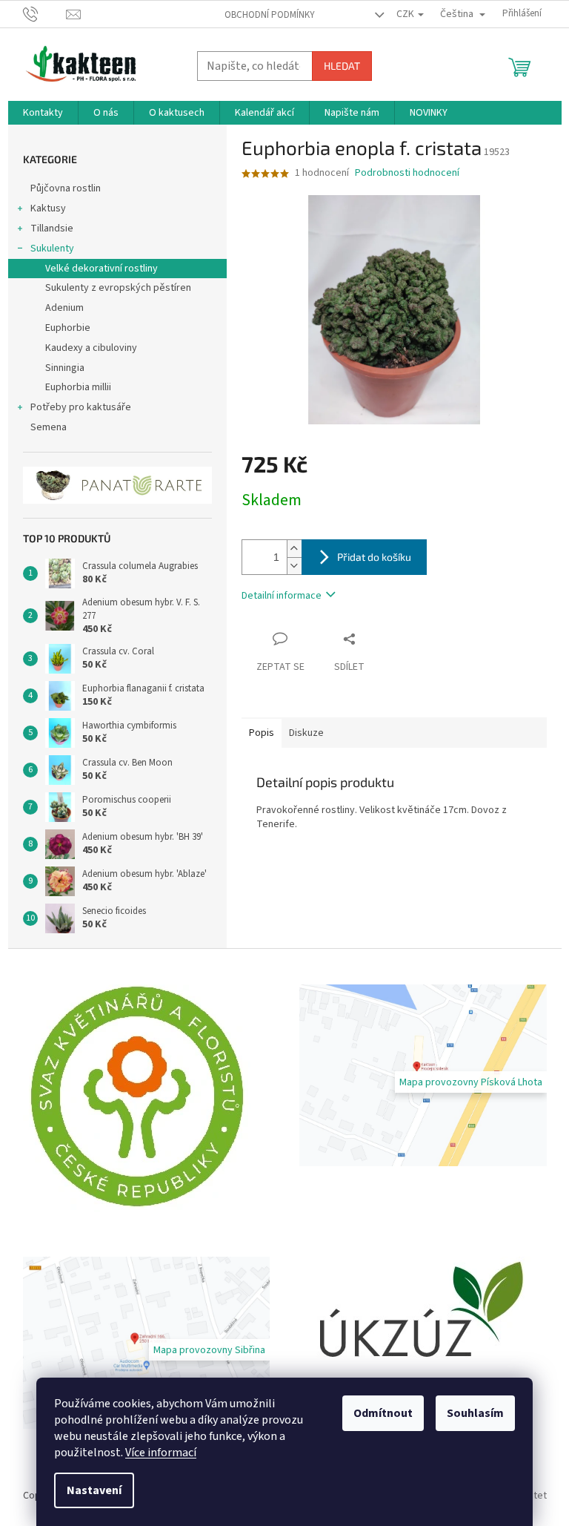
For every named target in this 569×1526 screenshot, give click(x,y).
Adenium (64, 307)
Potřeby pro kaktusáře (80, 407)
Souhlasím (475, 1413)
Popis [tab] (261, 733)
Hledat (342, 65)
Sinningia (64, 368)
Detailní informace (282, 595)
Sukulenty (52, 248)
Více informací (160, 1452)
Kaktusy (48, 208)
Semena (48, 427)
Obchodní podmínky (269, 15)
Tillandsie (51, 228)
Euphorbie (67, 327)
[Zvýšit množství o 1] (294, 548)
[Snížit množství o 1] (294, 565)
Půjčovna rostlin (65, 188)
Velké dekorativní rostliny (101, 268)
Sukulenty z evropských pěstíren (118, 287)
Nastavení (94, 1490)
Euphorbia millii (78, 387)
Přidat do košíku (374, 556)
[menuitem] (43, 113)
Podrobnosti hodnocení (407, 173)
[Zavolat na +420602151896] (45, 13)
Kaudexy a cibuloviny (91, 348)
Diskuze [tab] (306, 733)
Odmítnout (383, 1413)
